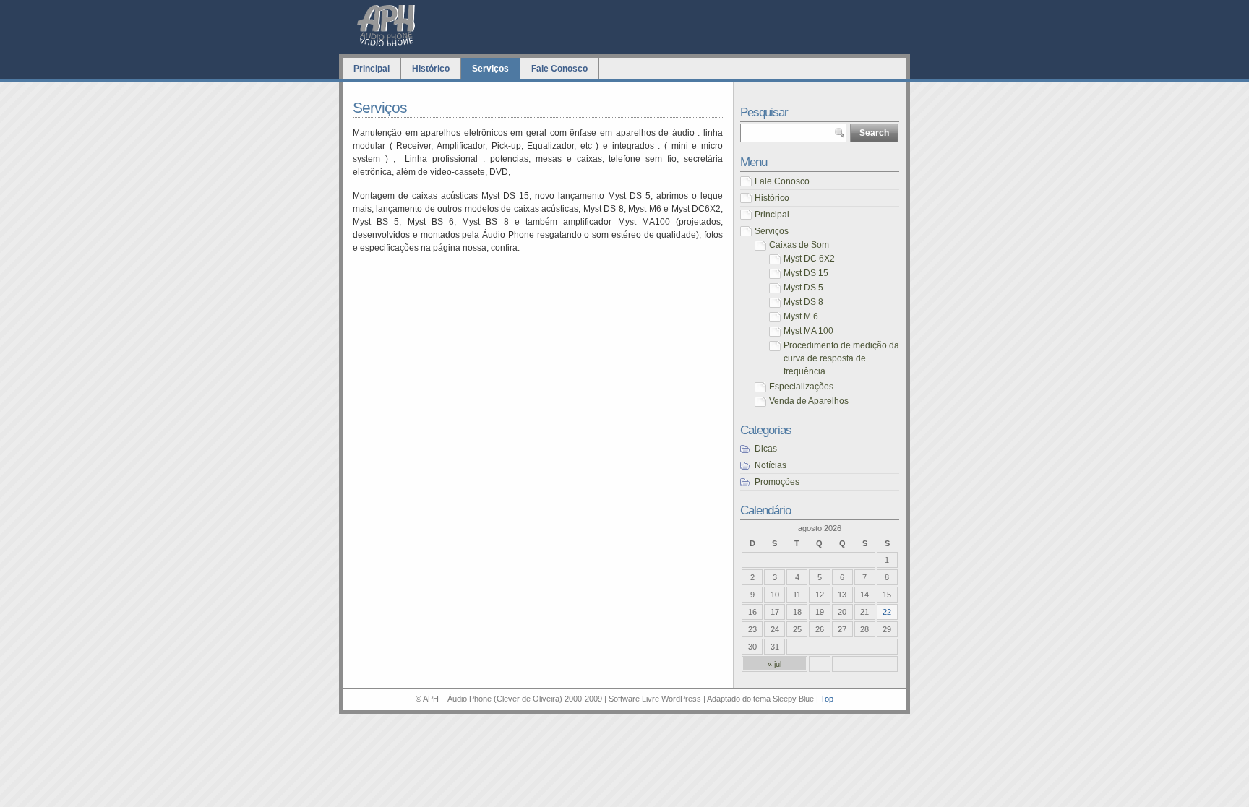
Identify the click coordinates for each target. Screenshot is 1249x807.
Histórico (431, 69)
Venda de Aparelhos (809, 401)
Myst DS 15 (806, 273)
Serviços (490, 69)
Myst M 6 (801, 316)
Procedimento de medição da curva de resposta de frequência (841, 358)
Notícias (770, 465)
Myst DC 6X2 (809, 259)
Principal (371, 69)
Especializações (801, 386)
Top (826, 698)
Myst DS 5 (803, 287)
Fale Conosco (559, 69)
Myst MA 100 (808, 331)
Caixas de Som (799, 245)
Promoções (777, 482)
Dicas (766, 449)
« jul (774, 664)
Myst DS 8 (803, 302)
